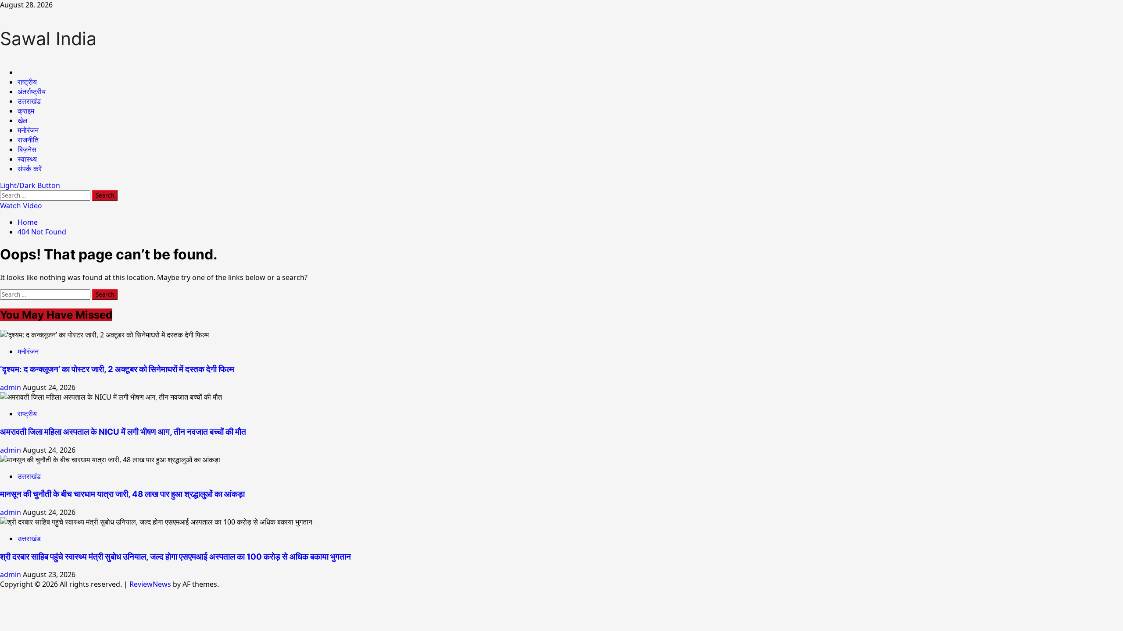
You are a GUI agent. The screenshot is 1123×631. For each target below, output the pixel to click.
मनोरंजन (28, 130)
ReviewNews (150, 584)
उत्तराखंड (29, 101)
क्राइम (26, 110)
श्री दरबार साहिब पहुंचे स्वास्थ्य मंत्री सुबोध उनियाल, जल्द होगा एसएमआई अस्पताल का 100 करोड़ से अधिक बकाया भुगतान (175, 557)
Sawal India (48, 39)
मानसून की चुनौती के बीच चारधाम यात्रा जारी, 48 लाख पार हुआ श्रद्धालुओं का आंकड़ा (122, 494)
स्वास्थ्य (27, 159)
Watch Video (21, 205)
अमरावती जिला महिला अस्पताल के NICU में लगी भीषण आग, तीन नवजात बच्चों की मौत (123, 432)
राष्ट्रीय (27, 82)
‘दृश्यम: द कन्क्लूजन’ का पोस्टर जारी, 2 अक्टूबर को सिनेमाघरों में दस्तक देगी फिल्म (117, 369)
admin (11, 387)
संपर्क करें (30, 168)
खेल (23, 120)
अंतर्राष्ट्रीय (32, 91)
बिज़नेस (27, 149)
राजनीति (28, 139)
